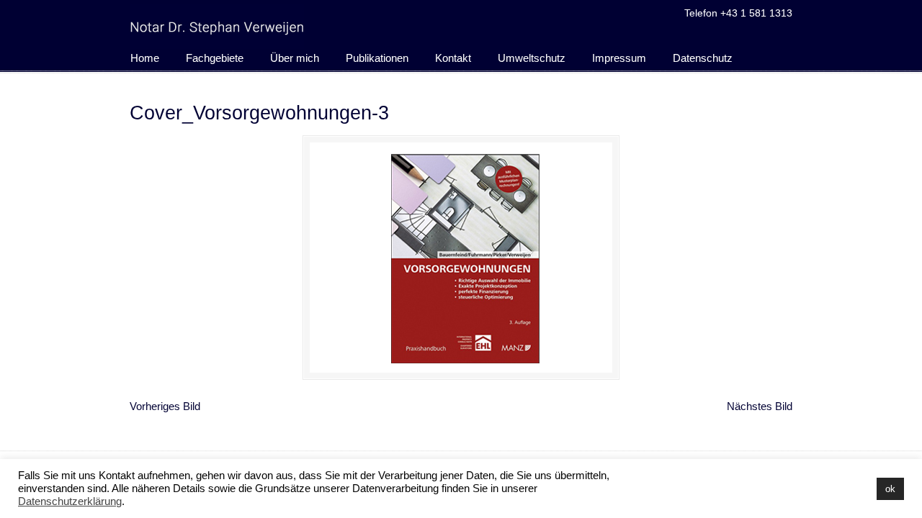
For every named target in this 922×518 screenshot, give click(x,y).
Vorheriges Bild (165, 406)
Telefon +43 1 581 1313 (738, 13)
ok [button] (890, 488)
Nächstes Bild (759, 406)
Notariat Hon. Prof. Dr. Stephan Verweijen (217, 26)
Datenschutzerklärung (70, 501)
